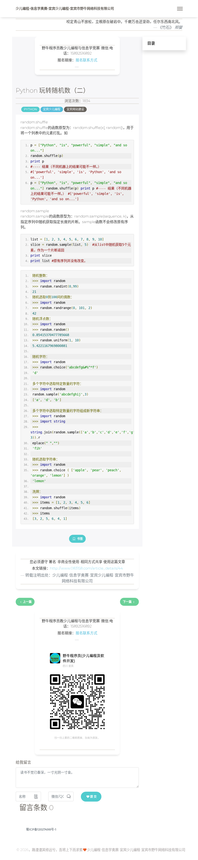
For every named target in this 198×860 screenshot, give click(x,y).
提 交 (93, 796)
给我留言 (23, 762)
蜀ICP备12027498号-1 (41, 829)
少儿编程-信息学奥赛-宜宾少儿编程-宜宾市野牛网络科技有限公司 (65, 8)
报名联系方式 (86, 60)
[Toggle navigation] (180, 9)
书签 (79, 539)
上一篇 (27, 602)
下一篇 (127, 602)
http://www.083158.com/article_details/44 (86, 568)
